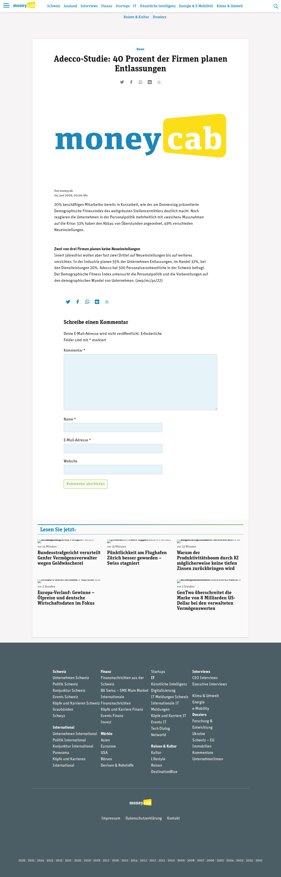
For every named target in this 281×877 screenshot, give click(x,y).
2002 (249, 860)
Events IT (158, 722)
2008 (191, 860)
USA (104, 753)
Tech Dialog (160, 729)
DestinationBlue (164, 772)
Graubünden (63, 710)
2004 (230, 860)
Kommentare (202, 753)
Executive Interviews (209, 685)
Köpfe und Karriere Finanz (122, 710)
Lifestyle (158, 759)
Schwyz (59, 716)
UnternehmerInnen (207, 759)
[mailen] (159, 82)
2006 (210, 860)
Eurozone (108, 747)
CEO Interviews (205, 678)
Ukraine (198, 734)
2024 (40, 860)
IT (135, 6)
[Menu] (6, 6)
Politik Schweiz (65, 685)
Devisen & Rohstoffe (117, 766)
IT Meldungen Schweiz (169, 697)
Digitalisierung (163, 691)
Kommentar (74, 351)
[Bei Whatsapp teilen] (140, 82)
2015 (124, 860)
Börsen (106, 759)
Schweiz (53, 6)
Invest (106, 722)
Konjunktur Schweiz (69, 691)
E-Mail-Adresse (77, 440)
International (63, 728)
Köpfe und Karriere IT (168, 716)
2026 (21, 860)
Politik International (69, 740)
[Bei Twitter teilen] (122, 82)
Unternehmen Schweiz (71, 678)
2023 (50, 860)
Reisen (156, 766)
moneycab (66, 191)
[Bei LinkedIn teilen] (149, 82)
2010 (171, 860)
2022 (59, 860)
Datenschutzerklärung (144, 819)
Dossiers (159, 17)
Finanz (106, 6)
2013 (143, 860)
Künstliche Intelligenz (158, 6)
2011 (162, 860)
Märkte (106, 734)
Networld (158, 735)
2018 (96, 860)
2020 (77, 860)
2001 (259, 860)
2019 (87, 860)
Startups (123, 6)
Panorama (61, 753)
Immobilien (201, 747)
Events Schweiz (65, 697)
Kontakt (173, 819)
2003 (239, 860)
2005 (220, 860)
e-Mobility (200, 709)
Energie (198, 702)
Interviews (89, 6)
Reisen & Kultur (136, 17)
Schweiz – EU (203, 740)
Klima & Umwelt (230, 6)
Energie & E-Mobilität (196, 6)
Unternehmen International (75, 734)
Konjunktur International (73, 747)
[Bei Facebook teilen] (131, 82)
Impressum (110, 819)
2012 (152, 860)
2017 (106, 860)
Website (70, 462)
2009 (181, 860)
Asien (105, 740)
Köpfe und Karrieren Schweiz (76, 704)
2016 (115, 860)
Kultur (156, 753)
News (140, 49)
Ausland (70, 6)
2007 (200, 860)
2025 (31, 860)
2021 (68, 860)
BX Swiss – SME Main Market (124, 691)
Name (70, 420)
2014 (134, 860)
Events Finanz (112, 716)
